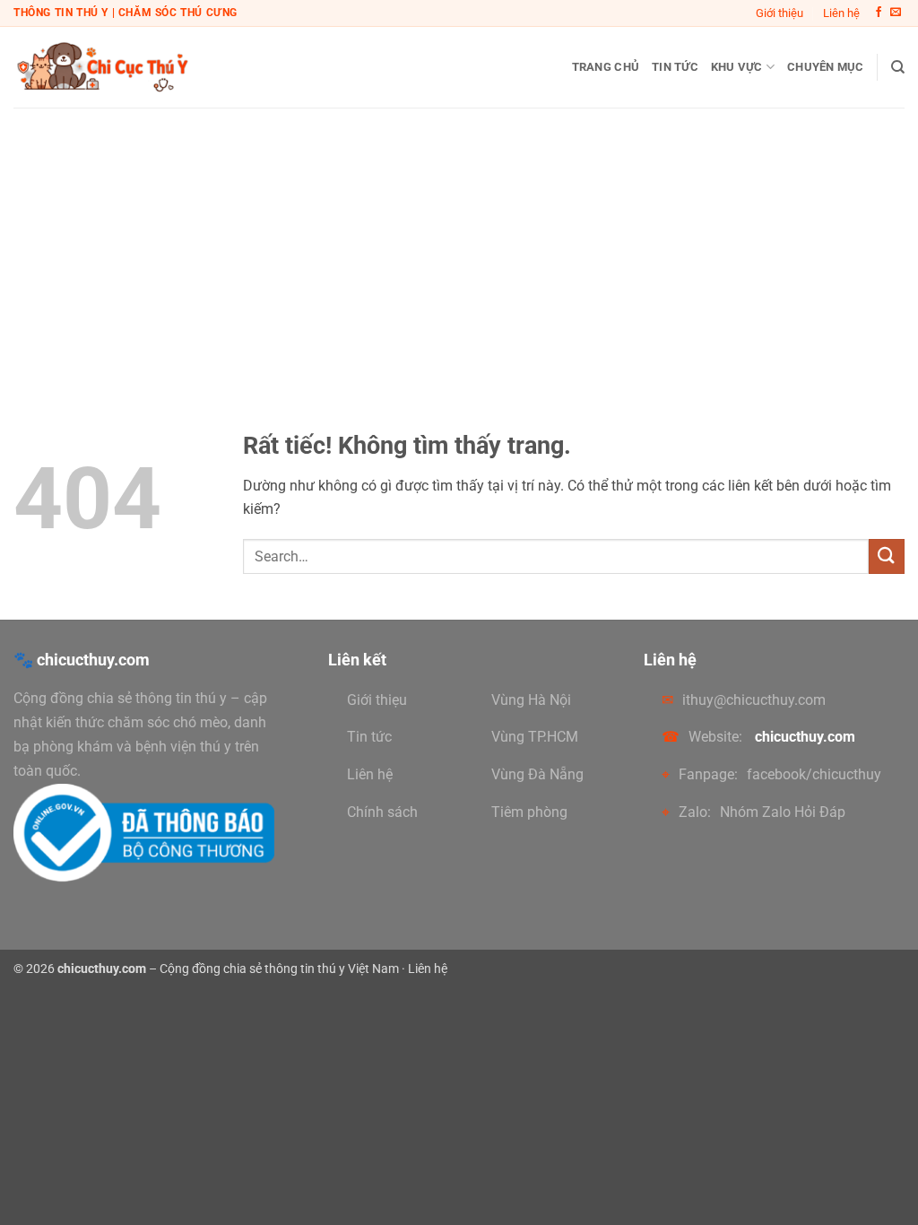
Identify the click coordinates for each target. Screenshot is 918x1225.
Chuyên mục (825, 67)
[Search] (898, 67)
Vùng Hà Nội (531, 699)
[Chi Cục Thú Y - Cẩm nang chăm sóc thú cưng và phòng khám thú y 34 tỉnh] (103, 66)
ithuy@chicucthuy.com (754, 699)
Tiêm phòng (529, 812)
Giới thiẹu (377, 699)
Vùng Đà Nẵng (537, 774)
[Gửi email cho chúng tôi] (895, 12)
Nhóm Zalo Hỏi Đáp (782, 812)
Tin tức (675, 67)
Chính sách (382, 812)
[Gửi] (887, 556)
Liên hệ (841, 13)
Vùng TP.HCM (534, 736)
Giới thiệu (779, 13)
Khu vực (737, 67)
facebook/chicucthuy (814, 774)
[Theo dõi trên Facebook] (878, 12)
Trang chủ (605, 67)
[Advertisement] (459, 242)
